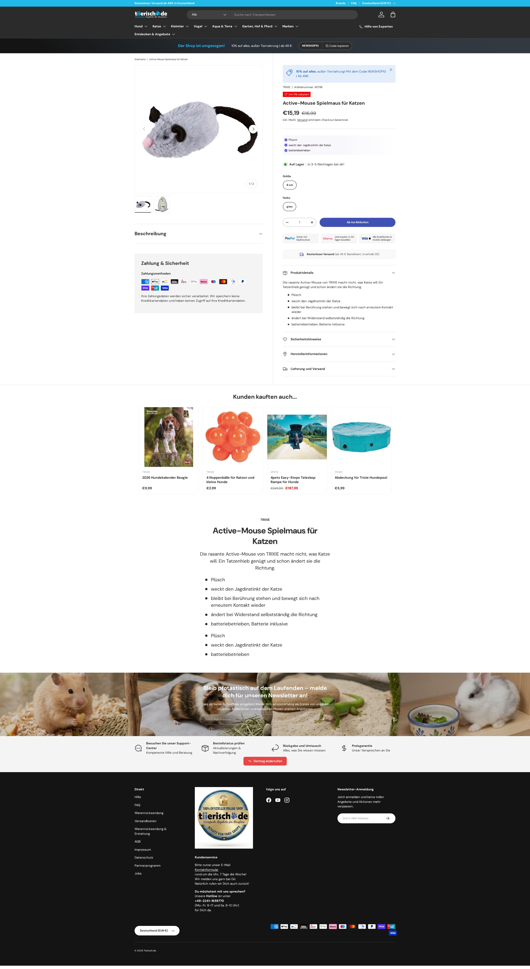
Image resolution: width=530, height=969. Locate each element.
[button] (393, 14)
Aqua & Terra (222, 26)
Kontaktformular (206, 870)
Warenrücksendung (149, 813)
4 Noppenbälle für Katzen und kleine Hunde (230, 479)
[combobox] (272, 14)
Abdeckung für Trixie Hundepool (361, 477)
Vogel (198, 26)
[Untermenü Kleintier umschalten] (187, 26)
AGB (138, 841)
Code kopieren (339, 46)
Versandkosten (146, 821)
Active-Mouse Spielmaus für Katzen (168, 59)
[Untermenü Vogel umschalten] (205, 26)
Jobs (138, 873)
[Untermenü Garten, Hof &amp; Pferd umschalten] (275, 26)
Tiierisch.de (150, 950)
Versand (302, 120)
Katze (157, 26)
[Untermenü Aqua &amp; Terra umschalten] (235, 26)
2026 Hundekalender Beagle (165, 477)
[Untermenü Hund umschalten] (145, 26)
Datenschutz (144, 857)
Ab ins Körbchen (358, 222)
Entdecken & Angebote (152, 34)
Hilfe (138, 797)
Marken (288, 26)
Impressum (143, 850)
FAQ (354, 3)
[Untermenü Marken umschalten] (296, 26)
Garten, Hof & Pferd (257, 26)
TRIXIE (286, 87)
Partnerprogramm (147, 866)
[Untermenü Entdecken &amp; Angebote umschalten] (173, 34)
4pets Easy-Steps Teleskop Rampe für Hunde (293, 479)
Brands (341, 3)
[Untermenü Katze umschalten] (164, 26)
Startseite (140, 59)
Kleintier (177, 26)
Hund (139, 26)
